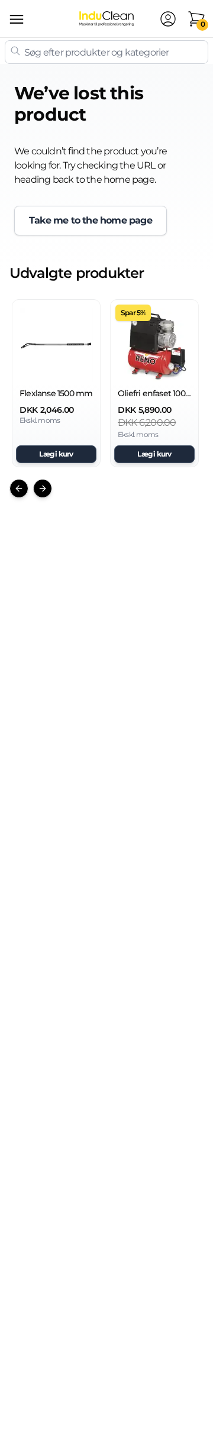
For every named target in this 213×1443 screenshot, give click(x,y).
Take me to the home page (90, 220)
